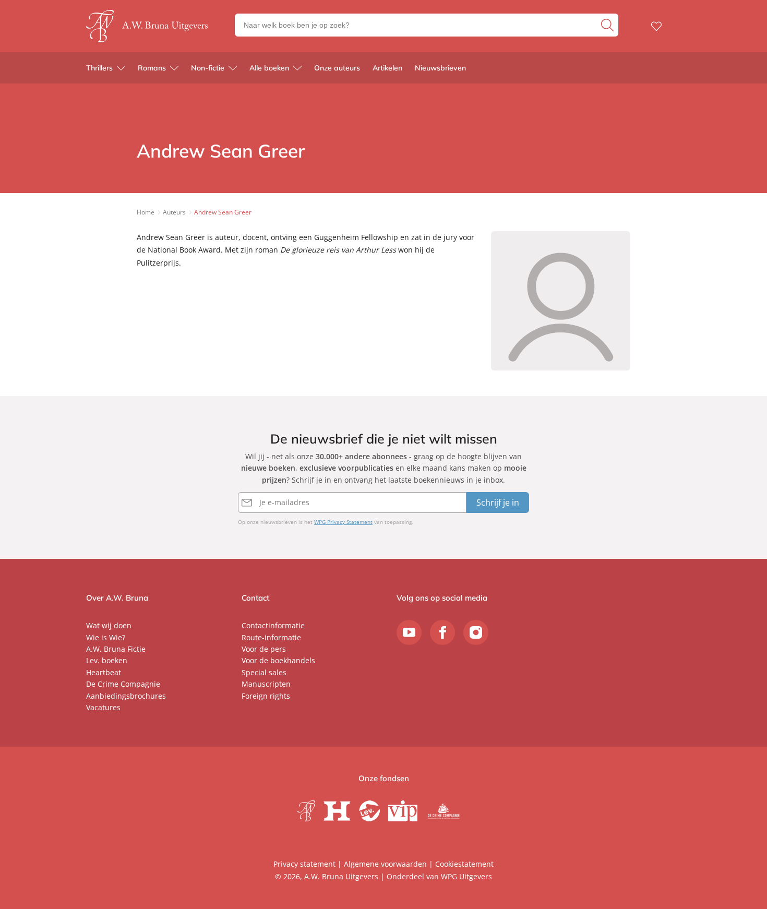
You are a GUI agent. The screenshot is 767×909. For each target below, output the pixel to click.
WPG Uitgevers (466, 876)
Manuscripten (266, 684)
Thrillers (99, 68)
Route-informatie (271, 637)
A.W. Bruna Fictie (116, 649)
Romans (152, 68)
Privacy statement (304, 864)
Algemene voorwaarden (385, 864)
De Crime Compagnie (123, 684)
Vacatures (103, 707)
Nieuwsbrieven (440, 68)
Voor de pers (264, 649)
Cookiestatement (464, 864)
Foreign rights (266, 696)
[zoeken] (608, 25)
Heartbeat (103, 672)
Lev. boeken (106, 660)
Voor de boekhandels (278, 660)
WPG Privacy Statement (343, 521)
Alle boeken (269, 68)
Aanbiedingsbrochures (126, 696)
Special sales (264, 672)
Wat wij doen (108, 625)
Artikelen (387, 68)
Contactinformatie (273, 625)
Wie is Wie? (105, 637)
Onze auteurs (337, 68)
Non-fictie (207, 68)
